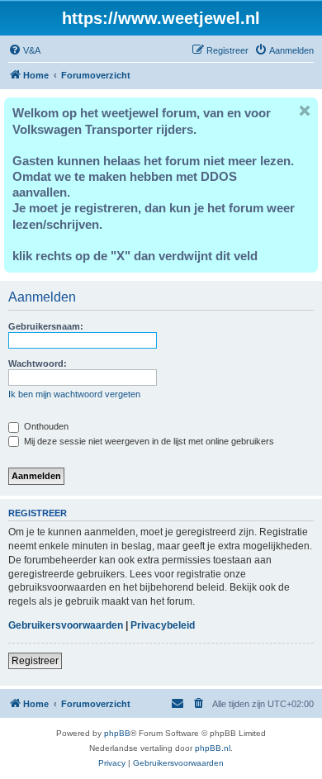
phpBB (117, 733)
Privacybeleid (162, 625)
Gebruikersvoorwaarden (65, 625)
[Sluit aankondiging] (305, 111)
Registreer (35, 661)
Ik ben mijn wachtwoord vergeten (74, 394)
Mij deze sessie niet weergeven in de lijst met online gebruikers (147, 441)
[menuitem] (24, 50)
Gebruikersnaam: (45, 326)
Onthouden (45, 426)
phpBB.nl (212, 748)
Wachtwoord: (37, 363)
